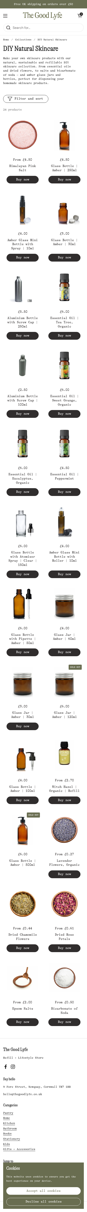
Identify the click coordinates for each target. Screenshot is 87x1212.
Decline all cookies (44, 1201)
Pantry (8, 1112)
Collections (23, 39)
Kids (6, 1144)
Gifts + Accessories (19, 1149)
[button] (79, 16)
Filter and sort (29, 98)
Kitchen (9, 1123)
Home (6, 39)
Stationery (11, 1138)
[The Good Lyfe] (42, 16)
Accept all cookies (43, 1191)
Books (7, 1133)
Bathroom (10, 1128)
